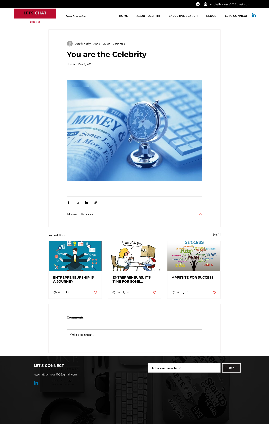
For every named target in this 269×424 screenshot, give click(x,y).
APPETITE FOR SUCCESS (192, 277)
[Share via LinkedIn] (86, 202)
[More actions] (200, 43)
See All (217, 234)
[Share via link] (95, 202)
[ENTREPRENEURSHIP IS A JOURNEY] (75, 256)
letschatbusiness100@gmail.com (229, 4)
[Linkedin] (253, 15)
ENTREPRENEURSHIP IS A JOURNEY (73, 279)
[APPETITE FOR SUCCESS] (193, 256)
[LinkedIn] (198, 4)
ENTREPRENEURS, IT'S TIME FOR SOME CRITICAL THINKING (132, 279)
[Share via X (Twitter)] (77, 202)
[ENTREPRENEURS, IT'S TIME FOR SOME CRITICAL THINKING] (134, 256)
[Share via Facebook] (68, 202)
